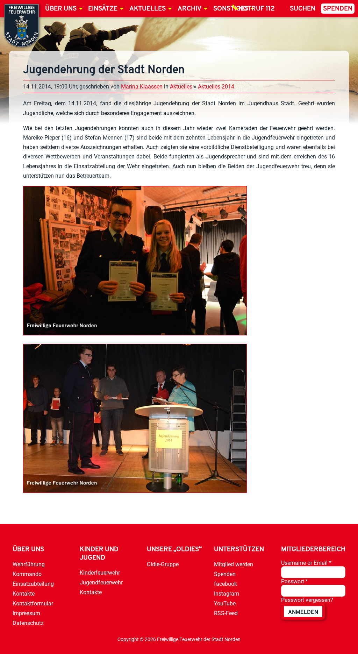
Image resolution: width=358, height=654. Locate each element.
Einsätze (102, 9)
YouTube (225, 603)
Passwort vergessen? (307, 600)
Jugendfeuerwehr (101, 582)
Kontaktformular (33, 603)
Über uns (61, 9)
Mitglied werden (233, 564)
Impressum (26, 613)
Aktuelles (147, 9)
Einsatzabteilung (33, 584)
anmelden (303, 612)
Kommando (27, 574)
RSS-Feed (226, 613)
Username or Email (306, 563)
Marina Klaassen (142, 86)
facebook (225, 584)
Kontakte (24, 593)
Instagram (226, 593)
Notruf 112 (256, 9)
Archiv (189, 9)
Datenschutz (28, 623)
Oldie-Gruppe (163, 564)
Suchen (302, 9)
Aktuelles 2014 (216, 86)
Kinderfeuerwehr (100, 572)
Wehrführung (29, 564)
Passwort (294, 581)
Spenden (337, 9)
